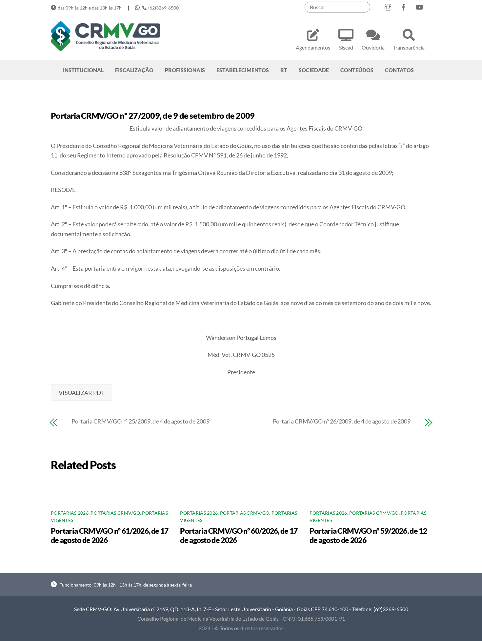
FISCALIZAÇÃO (134, 70)
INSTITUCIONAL (83, 70)
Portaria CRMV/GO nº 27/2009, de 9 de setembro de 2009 (152, 115)
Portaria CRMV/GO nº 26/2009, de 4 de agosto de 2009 (342, 421)
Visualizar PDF (82, 392)
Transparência (409, 47)
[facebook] (403, 6)
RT (283, 70)
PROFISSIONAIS (185, 70)
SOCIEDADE (314, 70)
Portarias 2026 (70, 513)
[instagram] (387, 6)
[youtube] (419, 6)
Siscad (346, 47)
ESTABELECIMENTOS (242, 70)
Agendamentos (313, 47)
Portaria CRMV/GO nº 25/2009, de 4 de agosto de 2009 (140, 421)
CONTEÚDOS (356, 70)
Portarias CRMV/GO (115, 513)
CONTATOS (399, 70)
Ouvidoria (373, 47)
